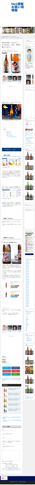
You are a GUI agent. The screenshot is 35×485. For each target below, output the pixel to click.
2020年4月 (27, 292)
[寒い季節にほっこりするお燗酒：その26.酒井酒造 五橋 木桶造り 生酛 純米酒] (5, 402)
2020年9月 (27, 284)
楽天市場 (17, 285)
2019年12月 (27, 298)
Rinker (14, 293)
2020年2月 (27, 295)
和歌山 (14, 378)
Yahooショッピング (14, 287)
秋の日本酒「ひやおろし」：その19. (7, 379)
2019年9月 (27, 303)
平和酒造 (17, 378)
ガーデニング (28, 314)
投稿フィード (29, 338)
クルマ (27, 316)
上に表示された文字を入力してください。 (8, 446)
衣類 (26, 327)
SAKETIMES (5, 167)
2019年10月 (27, 301)
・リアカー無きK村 (28, 141)
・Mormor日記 (27, 131)
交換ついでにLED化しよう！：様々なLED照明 (29, 372)
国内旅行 (27, 319)
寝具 (26, 322)
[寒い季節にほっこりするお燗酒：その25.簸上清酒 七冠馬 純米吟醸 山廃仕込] (5, 407)
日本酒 (20, 378)
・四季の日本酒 (8, 132)
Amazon (12, 285)
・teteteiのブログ (27, 139)
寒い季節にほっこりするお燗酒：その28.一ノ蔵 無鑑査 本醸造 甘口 (29, 158)
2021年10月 (27, 263)
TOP (5, 36)
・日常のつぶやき (28, 145)
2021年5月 (27, 271)
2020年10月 (27, 282)
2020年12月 (27, 279)
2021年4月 (27, 273)
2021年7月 (27, 268)
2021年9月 (27, 265)
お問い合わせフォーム (28, 398)
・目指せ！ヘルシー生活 (29, 133)
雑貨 (26, 330)
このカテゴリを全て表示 (29, 252)
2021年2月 (27, 276)
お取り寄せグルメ (6, 378)
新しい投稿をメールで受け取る (7, 463)
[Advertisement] (17, 18)
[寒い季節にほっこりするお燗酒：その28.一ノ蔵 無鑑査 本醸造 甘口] (5, 391)
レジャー (27, 317)
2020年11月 (27, 281)
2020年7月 (27, 287)
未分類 (27, 325)
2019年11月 (27, 300)
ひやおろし (11, 378)
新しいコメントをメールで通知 (7, 461)
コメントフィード (29, 339)
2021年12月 (27, 260)
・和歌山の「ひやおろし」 (9, 135)
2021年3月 (27, 274)
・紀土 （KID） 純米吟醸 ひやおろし (12, 136)
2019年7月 (27, 306)
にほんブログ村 (4, 357)
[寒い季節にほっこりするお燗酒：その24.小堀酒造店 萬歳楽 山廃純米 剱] (5, 412)
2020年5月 (27, 290)
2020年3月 (27, 293)
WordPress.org (29, 340)
